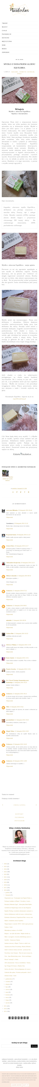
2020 (5, 879)
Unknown (9, 590)
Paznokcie (6, 34)
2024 (5, 869)
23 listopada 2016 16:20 (20, 744)
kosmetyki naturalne (27, 71)
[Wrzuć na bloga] (17, 492)
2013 (5, 1011)
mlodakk (9, 620)
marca (7, 997)
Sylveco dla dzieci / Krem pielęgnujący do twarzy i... (18, 969)
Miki (7, 707)
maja (7, 992)
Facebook (19, 817)
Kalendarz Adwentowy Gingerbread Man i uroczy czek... (19, 917)
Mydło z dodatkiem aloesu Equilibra (14, 920)
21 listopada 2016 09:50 (19, 620)
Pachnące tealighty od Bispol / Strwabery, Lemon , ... (18, 901)
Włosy (5, 27)
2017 (5, 887)
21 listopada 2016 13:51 (22, 658)
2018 (5, 885)
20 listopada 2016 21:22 (21, 523)
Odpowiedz (9, 517)
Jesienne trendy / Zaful (10, 975)
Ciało (4, 30)
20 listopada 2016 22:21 (28, 562)
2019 (5, 882)
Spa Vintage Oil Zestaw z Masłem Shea (15, 966)
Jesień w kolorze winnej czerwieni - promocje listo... (18, 949)
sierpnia (8, 984)
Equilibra (14, 71)
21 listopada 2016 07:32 (20, 590)
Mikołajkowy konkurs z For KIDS (13, 930)
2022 (5, 874)
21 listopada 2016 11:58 (24, 645)
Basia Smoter (10, 658)
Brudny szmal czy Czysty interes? (8, 478)
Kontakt (19, 814)
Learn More (16, 1085)
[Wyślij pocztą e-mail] (13, 492)
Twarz (5, 23)
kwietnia (8, 995)
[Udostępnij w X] (21, 492)
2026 (5, 863)
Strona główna (19, 805)
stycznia (8, 1002)
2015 (5, 1006)
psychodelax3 (10, 720)
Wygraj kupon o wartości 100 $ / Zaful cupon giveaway (19, 924)
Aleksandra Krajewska (13, 562)
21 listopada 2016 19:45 (22, 720)
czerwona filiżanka (12, 510)
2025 (5, 866)
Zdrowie (6, 52)
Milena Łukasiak (11, 575)
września (8, 981)
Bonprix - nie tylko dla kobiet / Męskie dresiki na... (18, 933)
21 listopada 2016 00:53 (24, 575)
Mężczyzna (7, 41)
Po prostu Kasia (11, 534)
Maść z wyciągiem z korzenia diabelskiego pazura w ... (19, 936)
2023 (5, 871)
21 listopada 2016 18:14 (20, 693)
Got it (25, 1085)
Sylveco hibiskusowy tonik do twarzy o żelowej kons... (19, 914)
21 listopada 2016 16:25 (20, 682)
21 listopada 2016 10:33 (21, 633)
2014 (5, 1008)
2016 (5, 890)
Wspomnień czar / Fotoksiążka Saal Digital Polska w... (19, 898)
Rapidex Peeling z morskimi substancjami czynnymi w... (19, 911)
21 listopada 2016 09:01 (20, 605)
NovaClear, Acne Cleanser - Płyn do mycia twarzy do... (19, 953)
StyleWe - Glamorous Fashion (12, 940)
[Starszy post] (36, 804)
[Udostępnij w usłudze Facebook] (24, 492)
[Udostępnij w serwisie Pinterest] (28, 492)
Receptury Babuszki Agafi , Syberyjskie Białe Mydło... (19, 904)
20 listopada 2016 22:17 (21, 546)
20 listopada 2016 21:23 (23, 534)
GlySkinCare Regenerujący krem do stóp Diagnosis (18, 907)
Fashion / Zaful (8, 927)
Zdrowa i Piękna (11, 645)
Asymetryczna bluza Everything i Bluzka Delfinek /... (18, 946)
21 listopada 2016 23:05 (22, 731)
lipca (7, 987)
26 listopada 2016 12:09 (20, 761)
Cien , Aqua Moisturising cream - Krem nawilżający (18, 956)
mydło (19, 73)
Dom (4, 45)
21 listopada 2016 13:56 (24, 669)
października (9, 979)
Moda (4, 48)
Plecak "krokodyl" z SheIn (11, 959)
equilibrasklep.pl (19, 399)
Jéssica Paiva (10, 546)
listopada (8, 895)
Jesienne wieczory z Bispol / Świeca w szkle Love (17, 943)
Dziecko (5, 38)
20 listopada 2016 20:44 (25, 510)
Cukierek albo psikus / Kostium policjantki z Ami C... (18, 972)
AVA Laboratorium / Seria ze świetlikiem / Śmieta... (18, 962)
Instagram (20, 820)
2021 (5, 877)
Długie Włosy (10, 731)
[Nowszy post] (3, 804)
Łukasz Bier (10, 633)
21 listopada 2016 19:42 (16, 707)
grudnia (8, 892)
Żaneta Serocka (11, 669)
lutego (7, 1000)
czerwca (8, 989)
